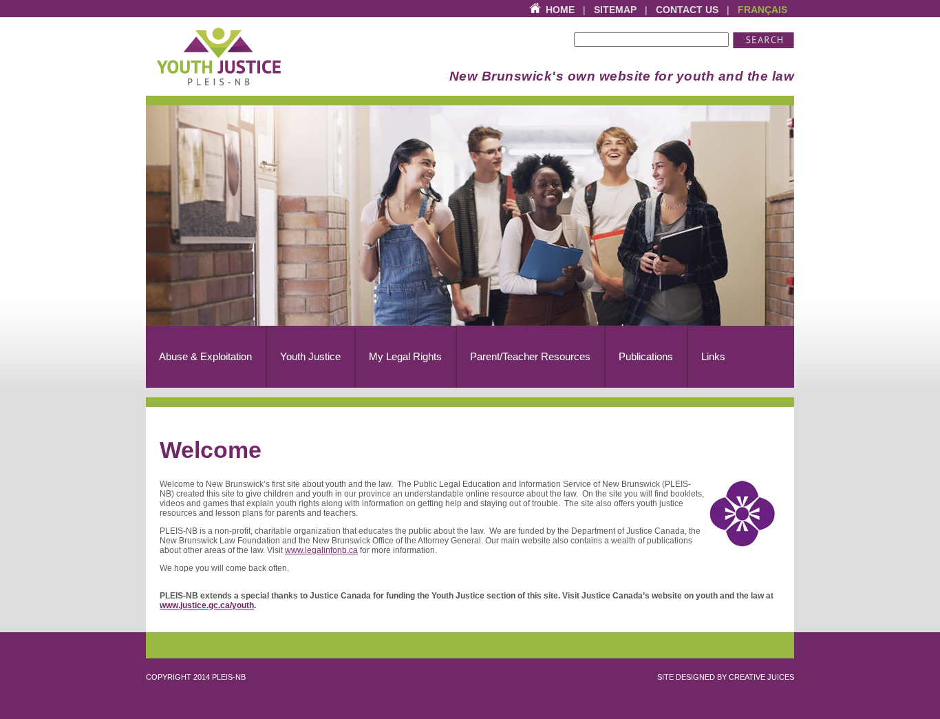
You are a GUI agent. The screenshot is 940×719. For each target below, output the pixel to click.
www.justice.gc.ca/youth (207, 605)
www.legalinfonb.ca (321, 550)
